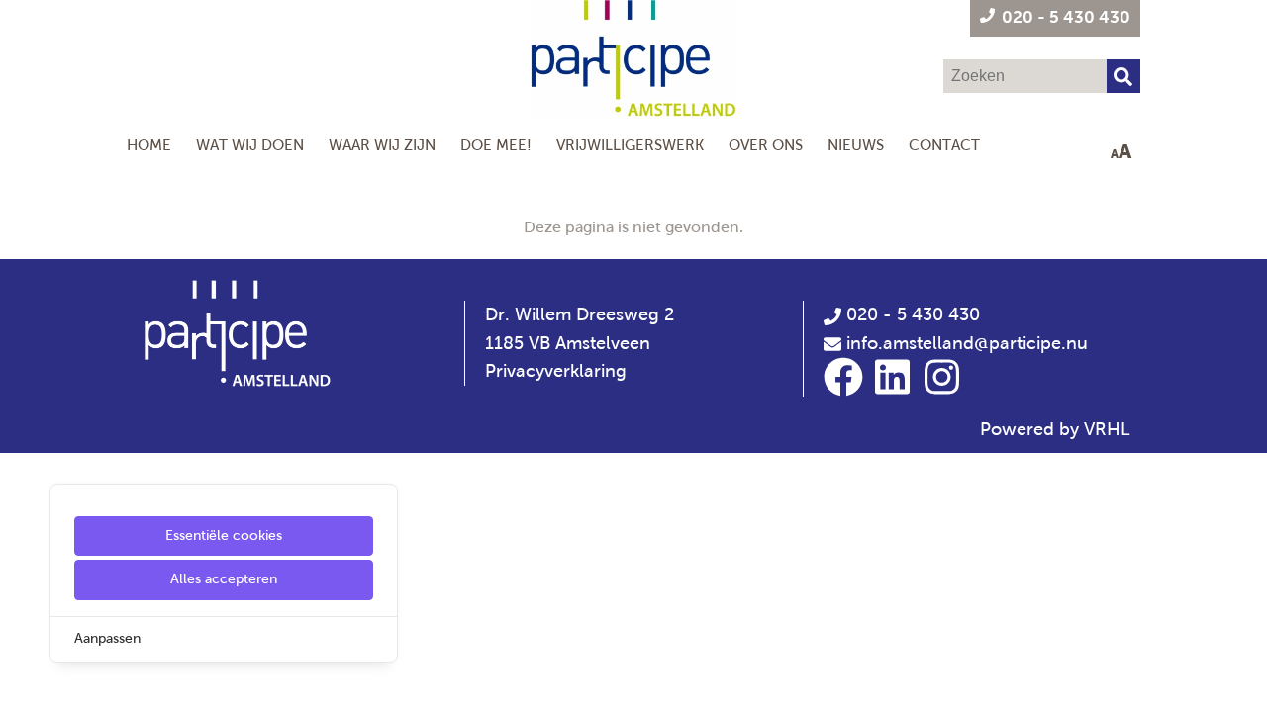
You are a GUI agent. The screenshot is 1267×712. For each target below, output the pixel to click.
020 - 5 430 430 (910, 314)
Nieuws (856, 144)
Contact (944, 144)
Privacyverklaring (556, 371)
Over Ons (766, 144)
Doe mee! (496, 144)
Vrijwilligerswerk (630, 144)
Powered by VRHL (1055, 429)
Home (149, 144)
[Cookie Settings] (23, 683)
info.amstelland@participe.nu (967, 343)
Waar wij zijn (382, 144)
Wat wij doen (250, 144)
